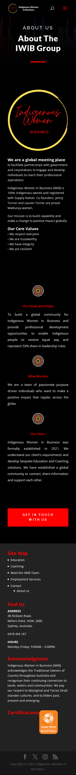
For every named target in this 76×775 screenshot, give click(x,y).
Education (18, 560)
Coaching (17, 566)
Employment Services (26, 579)
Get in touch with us (38, 517)
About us (23, 591)
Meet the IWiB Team (25, 573)
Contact (16, 586)
